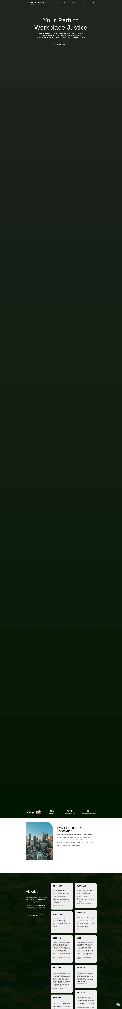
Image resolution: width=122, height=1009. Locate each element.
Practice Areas (75, 2)
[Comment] (118, 1004)
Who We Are (67, 2)
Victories (59, 2)
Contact (93, 2)
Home (52, 2)
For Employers (85, 2)
